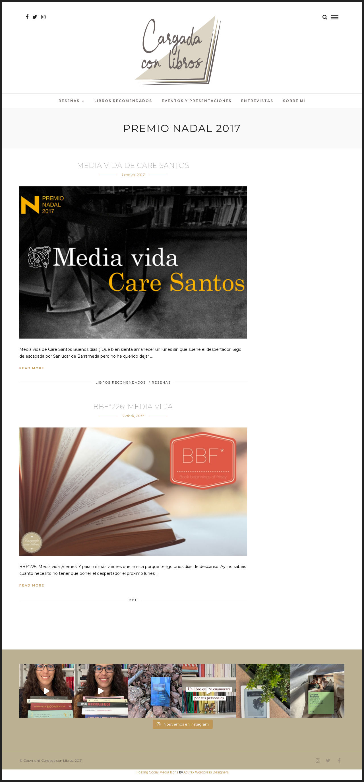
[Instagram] (43, 17)
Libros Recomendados (123, 101)
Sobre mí (294, 101)
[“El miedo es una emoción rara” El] (317, 691)
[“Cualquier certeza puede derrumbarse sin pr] (263, 691)
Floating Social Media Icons (157, 772)
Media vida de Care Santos (133, 165)
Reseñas (69, 101)
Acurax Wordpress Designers (206, 772)
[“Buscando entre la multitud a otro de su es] (155, 691)
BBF (133, 600)
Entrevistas (257, 101)
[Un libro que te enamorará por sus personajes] (209, 691)
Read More (31, 368)
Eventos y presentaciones (196, 101)
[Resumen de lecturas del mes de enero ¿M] (101, 691)
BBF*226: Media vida (133, 406)
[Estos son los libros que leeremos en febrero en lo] (46, 691)
